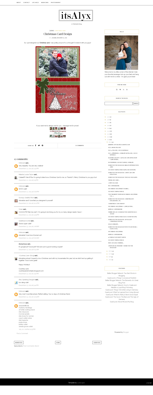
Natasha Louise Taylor (26, 174)
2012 (108, 137)
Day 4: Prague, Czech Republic (118, 150)
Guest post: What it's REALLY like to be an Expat (122, 294)
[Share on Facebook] (35, 145)
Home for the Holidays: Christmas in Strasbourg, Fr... (121, 199)
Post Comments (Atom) (31, 346)
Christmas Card (60, 30)
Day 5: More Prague (114, 147)
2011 (108, 139)
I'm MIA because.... (114, 180)
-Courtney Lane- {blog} (26, 255)
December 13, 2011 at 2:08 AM (29, 226)
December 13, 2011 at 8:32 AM (29, 249)
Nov (110, 251)
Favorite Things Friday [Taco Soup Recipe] (122, 216)
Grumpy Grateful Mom (26, 197)
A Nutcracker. (113, 183)
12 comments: (79, 145)
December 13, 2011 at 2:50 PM (29, 274)
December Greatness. (115, 231)
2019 (108, 117)
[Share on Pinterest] (42, 145)
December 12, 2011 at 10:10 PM (29, 203)
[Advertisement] (31, 365)
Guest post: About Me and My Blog (122, 302)
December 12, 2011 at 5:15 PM (28, 180)
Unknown (22, 163)
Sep (110, 257)
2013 (108, 134)
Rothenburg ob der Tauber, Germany (121, 162)
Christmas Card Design (116, 203)
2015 (108, 128)
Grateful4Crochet (24, 221)
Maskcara (44, 2)
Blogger (126, 332)
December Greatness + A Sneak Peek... (120, 206)
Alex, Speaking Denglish (27, 279)
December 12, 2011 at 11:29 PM (29, 215)
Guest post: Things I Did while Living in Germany (121, 290)
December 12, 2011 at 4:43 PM (29, 168)
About (19, 2)
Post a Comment (22, 333)
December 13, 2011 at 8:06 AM (29, 238)
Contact (26, 2)
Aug (110, 259)
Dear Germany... (113, 224)
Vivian (21, 209)
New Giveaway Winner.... (116, 243)
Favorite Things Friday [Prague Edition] (121, 170)
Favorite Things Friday (116, 191)
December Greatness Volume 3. (118, 188)
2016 (108, 125)
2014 (108, 131)
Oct (110, 254)
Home (58, 342)
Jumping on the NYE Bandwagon (119, 144)
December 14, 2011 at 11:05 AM (29, 297)
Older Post (97, 342)
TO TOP (149, 383)
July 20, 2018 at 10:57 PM (27, 329)
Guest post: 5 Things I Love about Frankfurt (121, 278)
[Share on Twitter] (39, 145)
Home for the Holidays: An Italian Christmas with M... (120, 220)
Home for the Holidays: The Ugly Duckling (122, 177)
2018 (108, 119)
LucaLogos (81, 383)
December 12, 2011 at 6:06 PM (29, 192)
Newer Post (18, 342)
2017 (108, 122)
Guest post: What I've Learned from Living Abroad (122, 292)
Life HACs (35, 2)
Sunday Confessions (115, 209)
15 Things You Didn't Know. (117, 237)
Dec (110, 142)
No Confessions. (113, 185)
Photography (56, 2)
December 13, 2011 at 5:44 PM (29, 285)
